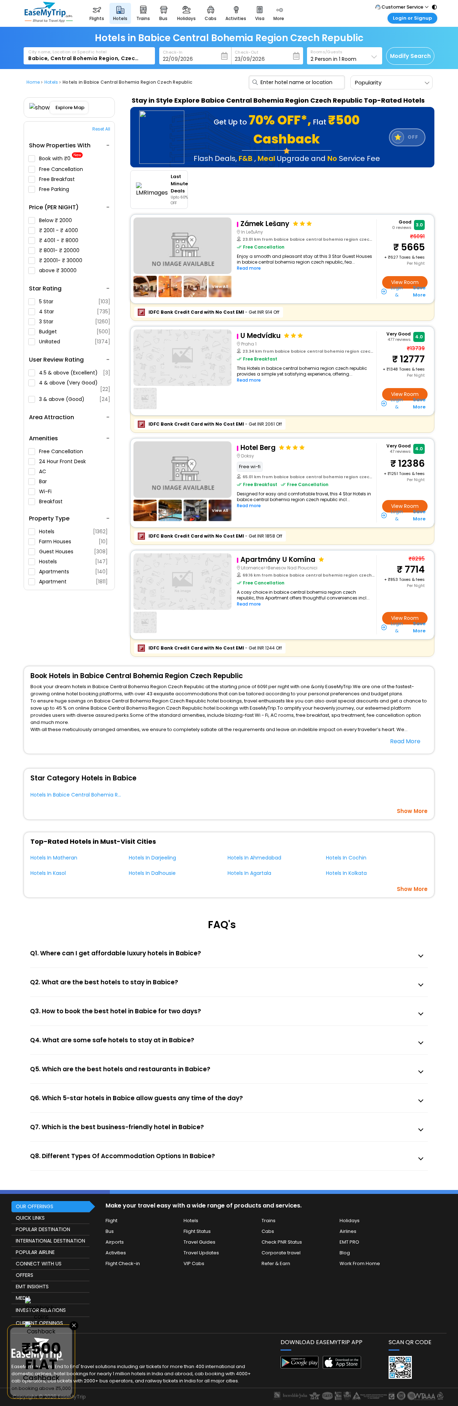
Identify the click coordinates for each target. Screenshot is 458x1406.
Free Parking (54, 189)
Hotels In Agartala (249, 873)
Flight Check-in (123, 1263)
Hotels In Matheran (53, 857)
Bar (43, 481)
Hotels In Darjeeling (152, 857)
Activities (116, 1252)
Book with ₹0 (60, 158)
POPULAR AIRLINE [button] (35, 1252)
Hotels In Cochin (346, 857)
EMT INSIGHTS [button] (32, 1286)
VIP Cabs (194, 1263)
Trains (269, 1220)
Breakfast (51, 501)
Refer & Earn (276, 1263)
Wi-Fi (46, 491)
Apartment (73, 581)
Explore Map (70, 107)
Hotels (73, 531)
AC (43, 471)
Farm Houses (73, 541)
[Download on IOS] (342, 1367)
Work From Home (360, 1263)
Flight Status (197, 1231)
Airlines (348, 1231)
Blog (345, 1252)
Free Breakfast (57, 179)
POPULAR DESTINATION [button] (43, 1229)
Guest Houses (73, 551)
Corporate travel (281, 1252)
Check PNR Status (282, 1242)
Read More (405, 741)
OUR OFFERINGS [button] (34, 1206)
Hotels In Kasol (48, 873)
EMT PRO (349, 1242)
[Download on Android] (300, 1366)
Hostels (73, 561)
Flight (111, 1220)
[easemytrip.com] (49, 20)
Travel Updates (201, 1252)
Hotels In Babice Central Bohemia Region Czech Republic (101, 794)
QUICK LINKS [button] (30, 1217)
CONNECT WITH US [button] (39, 1263)
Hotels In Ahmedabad (254, 857)
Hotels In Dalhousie (152, 873)
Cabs (268, 1231)
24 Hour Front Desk (63, 461)
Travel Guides (199, 1242)
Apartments (73, 571)
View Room (405, 282)
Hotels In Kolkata (346, 873)
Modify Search (410, 56)
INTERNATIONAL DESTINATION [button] (50, 1240)
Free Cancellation (61, 169)
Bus (110, 1231)
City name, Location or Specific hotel (67, 51)
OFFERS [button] (24, 1275)
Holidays (350, 1220)
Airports (115, 1242)
